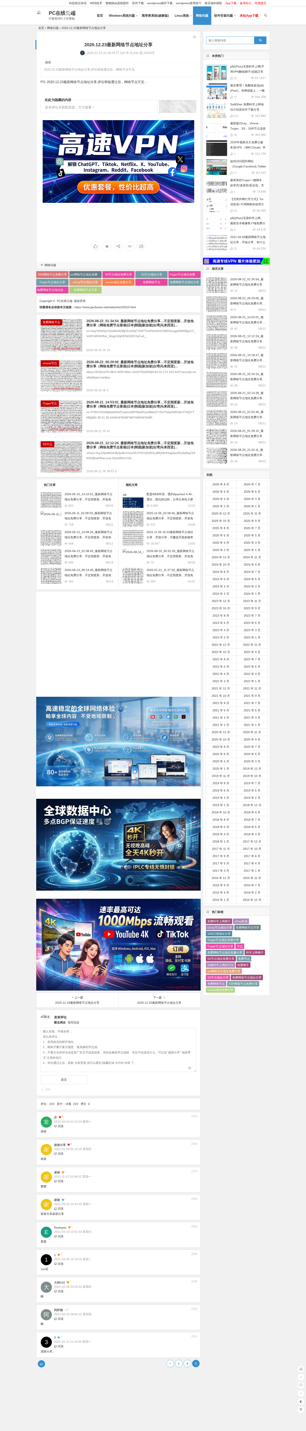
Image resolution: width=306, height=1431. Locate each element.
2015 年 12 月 (252, 899)
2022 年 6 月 (221, 666)
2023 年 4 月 (221, 630)
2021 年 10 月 (221, 695)
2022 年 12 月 (221, 644)
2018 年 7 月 (252, 819)
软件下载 (138, 3)
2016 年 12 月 (221, 878)
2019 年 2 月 (252, 797)
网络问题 (202, 15)
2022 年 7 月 (252, 659)
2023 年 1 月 (252, 637)
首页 (100, 15)
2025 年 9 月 (252, 520)
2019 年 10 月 (252, 776)
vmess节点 (50, 363)
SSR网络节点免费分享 (52, 274)
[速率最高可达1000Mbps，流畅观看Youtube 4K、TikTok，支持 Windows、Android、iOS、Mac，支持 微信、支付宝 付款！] (118, 161)
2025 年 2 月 (221, 550)
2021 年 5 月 (252, 710)
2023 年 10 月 (221, 608)
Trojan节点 (50, 403)
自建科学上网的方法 (220, 965)
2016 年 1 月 (221, 899)
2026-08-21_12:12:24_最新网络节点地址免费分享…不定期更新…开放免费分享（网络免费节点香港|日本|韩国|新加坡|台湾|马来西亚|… (140, 445)
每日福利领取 (213, 3)
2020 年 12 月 (221, 732)
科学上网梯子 (255, 952)
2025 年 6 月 (221, 535)
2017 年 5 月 (221, 863)
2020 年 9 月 (252, 739)
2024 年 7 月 (252, 571)
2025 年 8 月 (221, 528)
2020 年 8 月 (221, 746)
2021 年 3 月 (252, 717)
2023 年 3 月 (252, 630)
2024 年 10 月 (221, 564)
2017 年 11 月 (221, 848)
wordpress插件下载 (160, 3)
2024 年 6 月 (221, 579)
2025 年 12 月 (221, 513)
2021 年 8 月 (221, 703)
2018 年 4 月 (221, 834)
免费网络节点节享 (85, 290)
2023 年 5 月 (252, 623)
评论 (177, 106)
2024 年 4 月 (221, 586)
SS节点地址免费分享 (118, 274)
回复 (61, 1126)
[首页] (301, 1369)
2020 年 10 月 (221, 739)
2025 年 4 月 (221, 542)
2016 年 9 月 (221, 885)
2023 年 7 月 (252, 615)
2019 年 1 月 (221, 805)
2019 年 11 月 (221, 776)
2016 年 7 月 (252, 885)
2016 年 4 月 (221, 892)
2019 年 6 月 (221, 790)
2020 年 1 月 (221, 768)
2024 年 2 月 (221, 593)
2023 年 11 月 (252, 601)
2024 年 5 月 (252, 579)
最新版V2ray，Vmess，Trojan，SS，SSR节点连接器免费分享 (248, 128)
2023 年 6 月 (221, 623)
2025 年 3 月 (252, 542)
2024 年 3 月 (252, 586)
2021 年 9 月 (252, 695)
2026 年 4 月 (221, 499)
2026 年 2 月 (221, 506)
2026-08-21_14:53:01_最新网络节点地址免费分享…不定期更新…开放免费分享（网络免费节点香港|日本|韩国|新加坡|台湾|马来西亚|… (140, 404)
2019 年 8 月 (221, 783)
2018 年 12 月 (252, 805)
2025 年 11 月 (252, 513)
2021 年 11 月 (252, 688)
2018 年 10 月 (221, 812)
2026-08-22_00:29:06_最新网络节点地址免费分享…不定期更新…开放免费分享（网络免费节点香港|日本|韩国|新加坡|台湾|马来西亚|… (140, 364)
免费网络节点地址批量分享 (52, 290)
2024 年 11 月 (252, 557)
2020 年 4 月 (221, 761)
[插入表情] (189, 1068)
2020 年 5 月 (252, 754)
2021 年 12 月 (221, 688)
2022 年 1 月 (252, 681)
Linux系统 (182, 15)
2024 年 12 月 (221, 557)
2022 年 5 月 (252, 666)
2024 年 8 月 (221, 571)
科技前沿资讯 (78, 3)
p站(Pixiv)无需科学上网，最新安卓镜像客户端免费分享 (247, 223)
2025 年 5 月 (252, 535)
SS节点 (47, 444)
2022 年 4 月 (221, 674)
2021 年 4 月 (221, 717)
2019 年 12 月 (252, 768)
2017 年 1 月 (252, 870)
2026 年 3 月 (252, 499)
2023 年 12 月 (221, 601)
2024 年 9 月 (252, 564)
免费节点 (244, 958)
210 (122, 53)
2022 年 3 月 (252, 674)
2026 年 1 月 (252, 506)
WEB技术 (96, 3)
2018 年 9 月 (252, 812)
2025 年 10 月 (221, 520)
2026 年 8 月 (221, 484)
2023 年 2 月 (221, 637)
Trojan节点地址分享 (52, 282)
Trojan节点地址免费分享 (185, 274)
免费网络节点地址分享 (184, 282)
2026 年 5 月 (252, 491)
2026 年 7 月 (252, 484)
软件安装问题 (223, 15)
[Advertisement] (118, 641)
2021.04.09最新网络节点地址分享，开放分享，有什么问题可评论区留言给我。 (248, 242)
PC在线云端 (62, 13)
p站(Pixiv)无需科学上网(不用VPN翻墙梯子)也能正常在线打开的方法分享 (247, 72)
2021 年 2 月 (221, 725)
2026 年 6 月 (221, 491)
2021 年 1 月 (252, 725)
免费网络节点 (151, 282)
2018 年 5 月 (252, 827)
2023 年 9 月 (252, 608)
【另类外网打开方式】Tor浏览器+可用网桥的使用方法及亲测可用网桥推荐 (247, 204)
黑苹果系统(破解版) (155, 15)
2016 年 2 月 (252, 892)
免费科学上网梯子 (219, 921)
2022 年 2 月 (221, 681)
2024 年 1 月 (252, 593)
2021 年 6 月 (221, 710)
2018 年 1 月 (221, 841)
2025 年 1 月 (252, 550)
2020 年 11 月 (252, 732)
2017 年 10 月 (252, 848)
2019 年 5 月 (252, 790)
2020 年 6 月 (221, 754)
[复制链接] (129, 246)
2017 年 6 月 (252, 856)
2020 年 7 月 (252, 746)
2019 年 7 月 (252, 783)
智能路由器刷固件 (117, 3)
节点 (240, 946)
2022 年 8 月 (221, 659)
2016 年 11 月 (252, 878)
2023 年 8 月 (221, 615)
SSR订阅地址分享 (219, 933)
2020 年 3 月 (252, 761)
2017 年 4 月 (252, 863)
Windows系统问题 (122, 15)
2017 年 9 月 (221, 856)
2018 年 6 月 (221, 827)
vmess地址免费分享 (118, 282)
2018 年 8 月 (221, 819)
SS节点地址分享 (151, 274)
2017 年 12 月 (252, 841)
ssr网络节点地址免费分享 (86, 274)
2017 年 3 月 (221, 870)
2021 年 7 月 (252, 703)
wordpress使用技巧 (188, 3)
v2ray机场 (241, 921)
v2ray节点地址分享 (85, 282)
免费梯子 (243, 965)
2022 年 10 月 (221, 652)
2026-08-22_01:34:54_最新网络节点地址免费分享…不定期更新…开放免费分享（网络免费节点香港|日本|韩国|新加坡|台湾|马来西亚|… (140, 323)
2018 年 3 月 (252, 834)
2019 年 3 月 (221, 797)
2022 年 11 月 (252, 644)
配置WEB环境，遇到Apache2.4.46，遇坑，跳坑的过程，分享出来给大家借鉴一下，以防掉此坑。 (171, 499)
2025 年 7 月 (252, 528)
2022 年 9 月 (252, 652)
